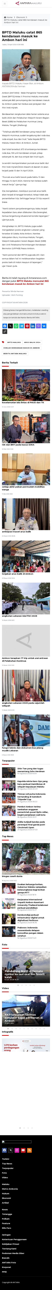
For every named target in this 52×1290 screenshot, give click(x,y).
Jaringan (6, 1235)
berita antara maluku (15, 354)
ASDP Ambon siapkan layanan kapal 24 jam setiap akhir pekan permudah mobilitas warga (25, 487)
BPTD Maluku (14, 342)
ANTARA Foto (9, 1262)
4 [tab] (30, 985)
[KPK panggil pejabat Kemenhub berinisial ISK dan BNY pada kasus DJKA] (26, 427)
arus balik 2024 (32, 342)
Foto (4, 944)
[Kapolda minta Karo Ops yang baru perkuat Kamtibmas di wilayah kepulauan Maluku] (8, 785)
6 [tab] (28, 1028)
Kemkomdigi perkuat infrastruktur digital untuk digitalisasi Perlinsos (30, 918)
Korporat (6, 1267)
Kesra (5, 1209)
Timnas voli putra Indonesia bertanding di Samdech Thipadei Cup (31, 797)
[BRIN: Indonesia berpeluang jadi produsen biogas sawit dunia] (26, 859)
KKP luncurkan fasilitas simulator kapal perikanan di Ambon (24, 1017)
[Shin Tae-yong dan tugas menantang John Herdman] (8, 772)
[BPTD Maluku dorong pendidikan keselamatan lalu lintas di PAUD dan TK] (26, 385)
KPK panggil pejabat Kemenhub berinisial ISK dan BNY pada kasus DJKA (24, 443)
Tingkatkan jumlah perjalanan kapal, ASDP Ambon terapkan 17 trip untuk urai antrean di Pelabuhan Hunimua (25, 658)
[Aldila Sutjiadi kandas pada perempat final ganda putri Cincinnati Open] (8, 826)
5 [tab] (34, 985)
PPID (4, 1272)
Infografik (7, 1032)
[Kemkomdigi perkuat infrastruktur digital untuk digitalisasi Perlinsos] (8, 918)
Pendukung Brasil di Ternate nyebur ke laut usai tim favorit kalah (25, 974)
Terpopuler (8, 761)
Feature (6, 1223)
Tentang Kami (9, 1249)
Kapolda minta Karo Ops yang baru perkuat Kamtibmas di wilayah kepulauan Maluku (32, 784)
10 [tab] (44, 1028)
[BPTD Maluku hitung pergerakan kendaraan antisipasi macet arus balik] (26, 514)
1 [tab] (18, 985)
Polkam (5, 1219)
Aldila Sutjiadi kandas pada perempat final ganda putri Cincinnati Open (31, 825)
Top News (7, 836)
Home (9, 17)
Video (5, 988)
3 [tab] (26, 985)
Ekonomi (20, 17)
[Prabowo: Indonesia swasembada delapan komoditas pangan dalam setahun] (8, 931)
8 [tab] (36, 1028)
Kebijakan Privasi (10, 1244)
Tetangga (7, 1214)
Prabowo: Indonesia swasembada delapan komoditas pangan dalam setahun (30, 931)
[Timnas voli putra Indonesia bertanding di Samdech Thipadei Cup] (8, 798)
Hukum (5, 1193)
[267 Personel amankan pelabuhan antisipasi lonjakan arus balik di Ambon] (26, 556)
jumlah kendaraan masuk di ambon (21, 348)
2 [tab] (22, 985)
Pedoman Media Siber (13, 1253)
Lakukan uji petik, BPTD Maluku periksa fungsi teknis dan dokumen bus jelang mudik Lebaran (23, 748)
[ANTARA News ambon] (28, 3)
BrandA (5, 1258)
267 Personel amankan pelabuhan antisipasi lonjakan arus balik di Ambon (26, 572)
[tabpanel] (26, 967)
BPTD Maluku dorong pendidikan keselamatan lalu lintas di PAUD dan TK (23, 401)
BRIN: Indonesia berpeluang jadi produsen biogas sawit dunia (24, 875)
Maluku (5, 1184)
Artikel (5, 1203)
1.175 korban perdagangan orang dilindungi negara (22, 1118)
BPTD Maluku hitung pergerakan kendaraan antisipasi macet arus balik (25, 530)
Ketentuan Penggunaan (14, 1239)
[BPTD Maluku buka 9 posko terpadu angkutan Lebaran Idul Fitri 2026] (26, 598)
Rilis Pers (6, 1228)
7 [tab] (32, 1028)
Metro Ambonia (10, 1189)
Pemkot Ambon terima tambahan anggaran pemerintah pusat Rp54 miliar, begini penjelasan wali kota (32, 811)
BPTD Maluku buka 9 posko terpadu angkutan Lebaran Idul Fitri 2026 (21, 614)
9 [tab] (40, 1028)
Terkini (5, 1159)
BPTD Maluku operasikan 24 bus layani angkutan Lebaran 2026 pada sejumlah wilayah (23, 703)
